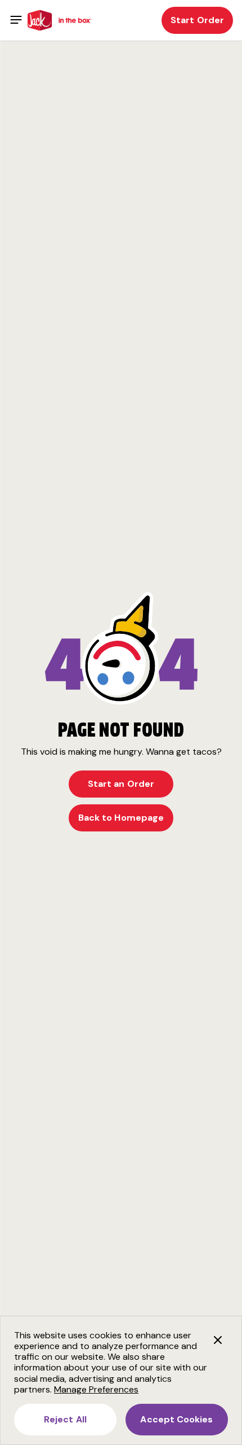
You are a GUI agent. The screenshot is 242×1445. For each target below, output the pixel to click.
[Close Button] (218, 1340)
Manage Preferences (96, 1389)
